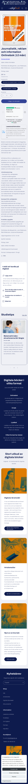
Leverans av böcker (8, 714)
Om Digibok (6, 721)
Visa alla (24, 315)
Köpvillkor (5, 728)
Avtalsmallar (6, 696)
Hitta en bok (10, 659)
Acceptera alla (14, 769)
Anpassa (14, 776)
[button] (2, 8)
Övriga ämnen (5, 59)
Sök (4, 693)
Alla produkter (7, 704)
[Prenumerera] (23, 683)
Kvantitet (3, 92)
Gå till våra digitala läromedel (13, 528)
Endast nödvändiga (14, 773)
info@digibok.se (12, 738)
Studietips (6, 718)
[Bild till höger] (17, 368)
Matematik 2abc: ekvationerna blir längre (14, 337)
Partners (5, 725)
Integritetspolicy (6, 781)
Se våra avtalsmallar (13, 593)
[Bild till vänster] (10, 368)
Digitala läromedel (8, 700)
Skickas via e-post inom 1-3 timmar (13, 82)
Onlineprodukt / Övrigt (9, 88)
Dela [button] (4, 255)
